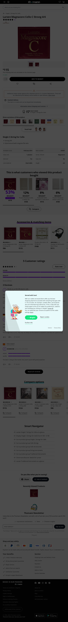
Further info (29, 323)
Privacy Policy (57, 327)
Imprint (50, 327)
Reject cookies (44, 317)
